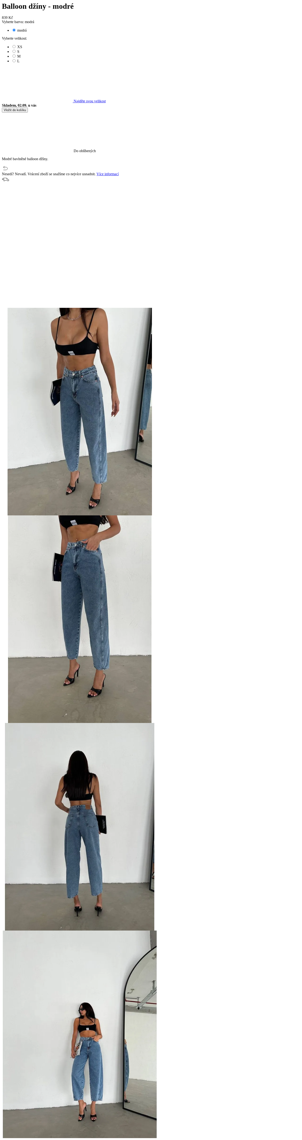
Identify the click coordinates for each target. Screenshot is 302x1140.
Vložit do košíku (15, 110)
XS (19, 47)
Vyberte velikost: (14, 38)
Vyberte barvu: (18, 22)
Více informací (107, 174)
